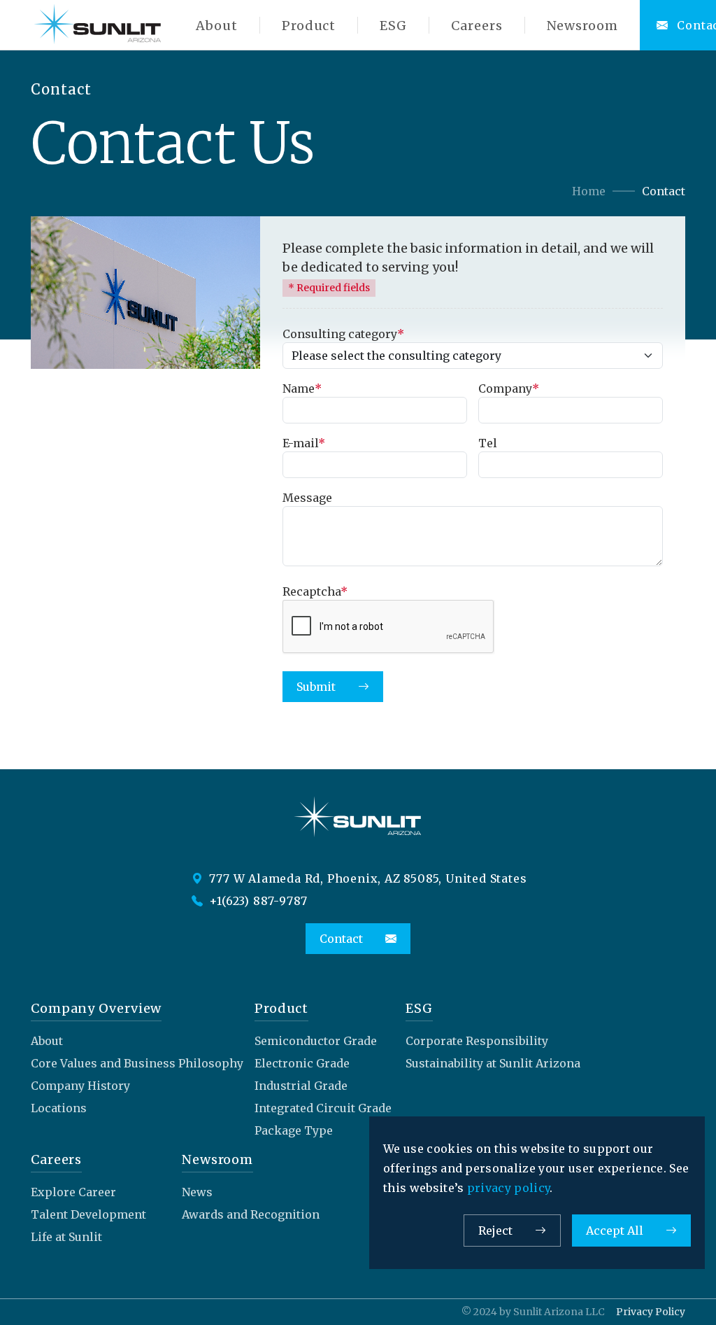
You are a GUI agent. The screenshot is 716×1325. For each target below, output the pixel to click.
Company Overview (96, 1008)
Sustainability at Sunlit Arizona (493, 1063)
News (197, 1192)
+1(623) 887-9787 (257, 901)
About (217, 25)
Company (508, 388)
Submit (316, 687)
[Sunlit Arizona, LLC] (98, 25)
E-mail (303, 443)
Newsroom (582, 25)
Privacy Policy (650, 1311)
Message (307, 498)
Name (302, 388)
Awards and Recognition (251, 1214)
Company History (80, 1086)
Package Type (294, 1130)
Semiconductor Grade (316, 1041)
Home (589, 191)
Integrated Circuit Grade (323, 1108)
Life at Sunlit (66, 1237)
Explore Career (73, 1192)
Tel (487, 443)
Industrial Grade (301, 1086)
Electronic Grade (302, 1063)
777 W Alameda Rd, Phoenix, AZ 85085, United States (366, 878)
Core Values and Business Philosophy (137, 1063)
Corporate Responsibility (477, 1041)
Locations (59, 1108)
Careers (476, 25)
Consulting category (343, 334)
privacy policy (508, 1188)
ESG (393, 25)
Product (309, 25)
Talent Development (88, 1214)
